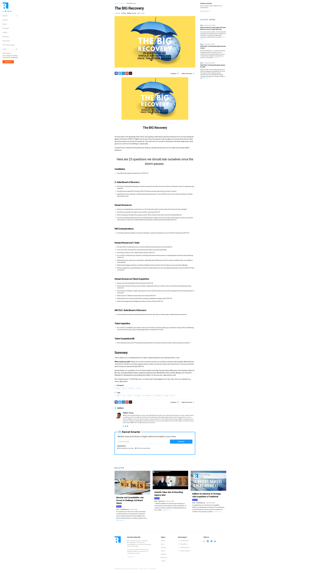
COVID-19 (118, 395)
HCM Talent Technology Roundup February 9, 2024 (213, 47)
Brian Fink (161, 501)
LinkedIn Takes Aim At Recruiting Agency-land (168, 493)
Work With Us (184, 544)
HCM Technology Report (143, 448)
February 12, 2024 (209, 25)
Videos (4, 32)
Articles (5, 20)
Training (163, 561)
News (4, 24)
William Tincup (131, 13)
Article (118, 13)
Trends (172, 395)
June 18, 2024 (210, 502)
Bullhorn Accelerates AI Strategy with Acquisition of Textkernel (206, 495)
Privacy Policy (152, 568)
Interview (130, 395)
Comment (174, 73)
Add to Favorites (187, 73)
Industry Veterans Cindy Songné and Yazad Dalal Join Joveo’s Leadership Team (213, 28)
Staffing (123, 13)
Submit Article (204, 11)
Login (4, 49)
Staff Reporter (124, 509)
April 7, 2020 (140, 13)
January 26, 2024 (209, 63)
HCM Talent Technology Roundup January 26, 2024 (212, 66)
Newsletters (121, 446)
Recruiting (130, 388)
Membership (8, 61)
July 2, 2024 (133, 509)
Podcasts (5, 28)
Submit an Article (206, 3)
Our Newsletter (184, 540)
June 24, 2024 (170, 501)
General (118, 388)
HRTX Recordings (8, 45)
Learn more (130, 556)
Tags (118, 392)
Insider (6, 53)
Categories (120, 385)
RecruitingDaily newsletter (126, 448)
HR (124, 395)
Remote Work (157, 395)
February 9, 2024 (209, 44)
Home (116, 3)
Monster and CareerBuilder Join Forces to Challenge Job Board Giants (130, 500)
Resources (6, 41)
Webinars (5, 37)
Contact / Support (185, 550)
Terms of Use (143, 568)
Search (4, 16)
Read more (217, 57)
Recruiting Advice (147, 395)
